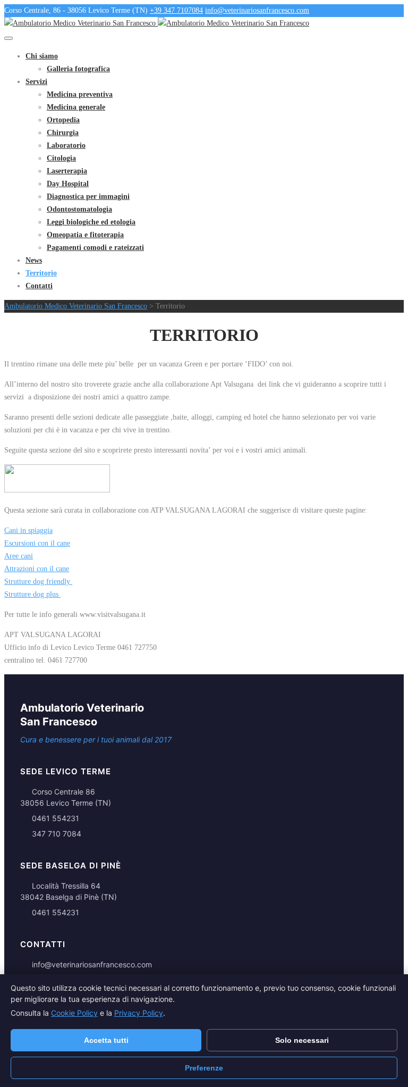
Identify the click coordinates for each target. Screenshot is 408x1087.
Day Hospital (68, 184)
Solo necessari (302, 1040)
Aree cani (18, 556)
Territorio (41, 273)
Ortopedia (63, 120)
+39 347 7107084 (176, 10)
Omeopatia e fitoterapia (85, 235)
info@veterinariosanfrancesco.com (257, 10)
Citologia (61, 158)
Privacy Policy (138, 1012)
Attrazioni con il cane (36, 569)
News (34, 260)
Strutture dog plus (32, 594)
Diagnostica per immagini (88, 196)
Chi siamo (42, 56)
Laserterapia (67, 171)
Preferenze (204, 1068)
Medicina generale (76, 107)
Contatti (39, 286)
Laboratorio (66, 145)
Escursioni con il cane (37, 543)
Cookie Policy (74, 1012)
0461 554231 (55, 818)
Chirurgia (63, 133)
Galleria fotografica (78, 69)
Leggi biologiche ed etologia (91, 222)
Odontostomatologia (79, 209)
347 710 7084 (56, 833)
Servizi (36, 82)
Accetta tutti (106, 1040)
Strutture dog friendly (38, 582)
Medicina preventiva (80, 94)
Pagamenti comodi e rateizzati (95, 248)
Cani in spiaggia (28, 530)
